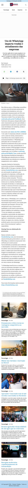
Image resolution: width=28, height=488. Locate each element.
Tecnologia (6, 10)
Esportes (20, 10)
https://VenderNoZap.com (9, 285)
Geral (13, 10)
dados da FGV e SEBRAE (18, 132)
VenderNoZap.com (12, 170)
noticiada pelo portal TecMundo (11, 119)
